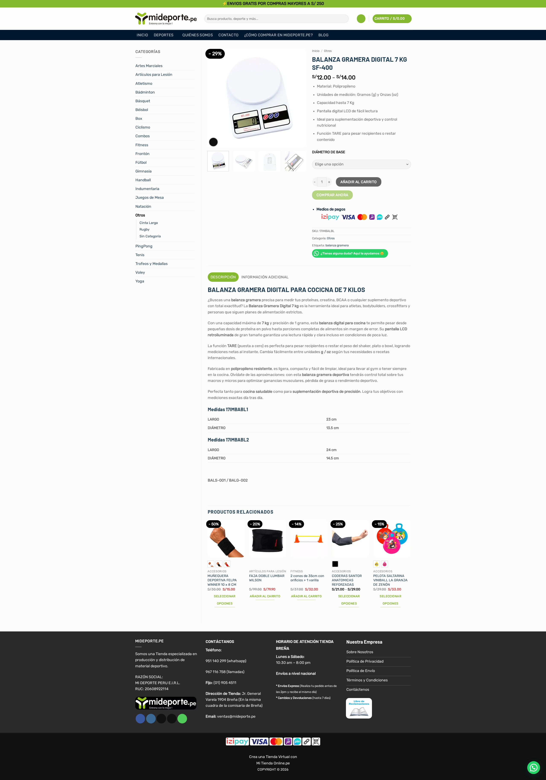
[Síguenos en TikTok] (161, 718)
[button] (361, 18)
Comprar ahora (332, 195)
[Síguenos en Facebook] (140, 718)
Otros (140, 215)
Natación (143, 206)
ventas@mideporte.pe (236, 716)
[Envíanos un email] (172, 718)
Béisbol (141, 110)
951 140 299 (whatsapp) (226, 661)
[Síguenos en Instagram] (151, 718)
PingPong (143, 246)
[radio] (211, 564)
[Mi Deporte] (166, 18)
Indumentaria (147, 189)
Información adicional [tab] (265, 277)
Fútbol (141, 162)
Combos (142, 136)
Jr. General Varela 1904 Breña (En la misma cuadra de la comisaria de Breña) (234, 699)
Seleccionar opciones (224, 599)
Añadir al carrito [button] (265, 596)
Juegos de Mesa (149, 197)
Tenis (139, 255)
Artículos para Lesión (153, 74)
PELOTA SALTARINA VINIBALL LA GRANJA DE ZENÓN (390, 580)
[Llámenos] (182, 718)
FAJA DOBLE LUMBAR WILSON (266, 578)
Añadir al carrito (358, 182)
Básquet (142, 101)
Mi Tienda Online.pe (273, 763)
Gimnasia (143, 171)
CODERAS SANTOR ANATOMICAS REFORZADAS (347, 580)
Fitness (141, 145)
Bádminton (145, 92)
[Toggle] (192, 66)
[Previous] (214, 98)
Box (138, 118)
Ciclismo (142, 127)
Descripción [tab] (223, 277)
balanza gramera (337, 245)
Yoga (139, 281)
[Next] (299, 98)
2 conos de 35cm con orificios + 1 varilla (307, 578)
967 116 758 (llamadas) (225, 671)
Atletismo (143, 83)
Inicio (142, 35)
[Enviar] (344, 19)
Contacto (228, 35)
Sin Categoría (150, 236)
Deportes (164, 35)
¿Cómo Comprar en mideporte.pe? (278, 35)
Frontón (142, 154)
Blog (323, 35)
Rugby (144, 229)
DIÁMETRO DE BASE (328, 152)
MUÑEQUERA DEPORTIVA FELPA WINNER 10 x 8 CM (222, 580)
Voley (140, 272)
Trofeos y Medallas (151, 263)
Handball (143, 180)
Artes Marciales (149, 66)
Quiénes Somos (197, 35)
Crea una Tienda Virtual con (273, 757)
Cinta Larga (148, 223)
